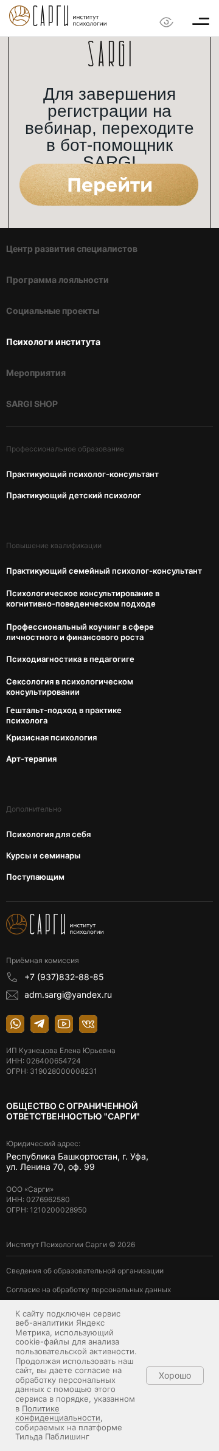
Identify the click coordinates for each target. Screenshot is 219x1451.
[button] (201, 21)
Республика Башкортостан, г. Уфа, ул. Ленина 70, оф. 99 (78, 1161)
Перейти (110, 185)
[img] (57, 15)
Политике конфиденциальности (57, 1413)
